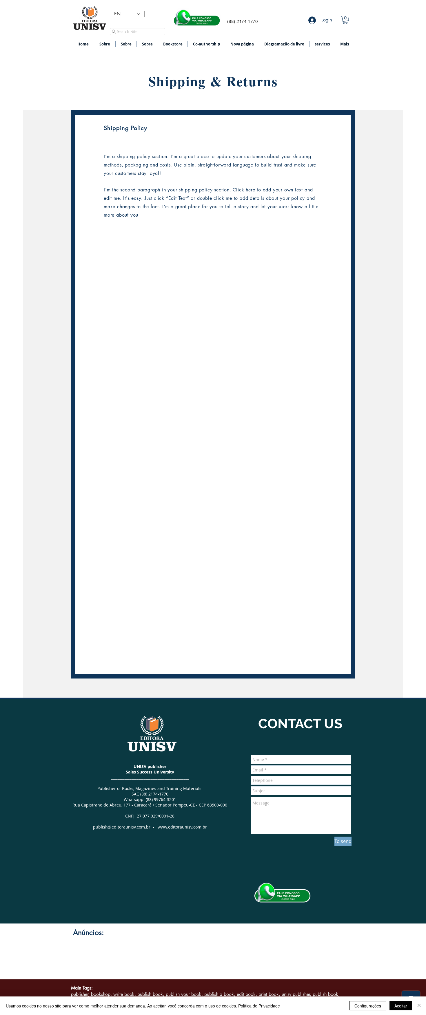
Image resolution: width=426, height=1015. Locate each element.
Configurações (367, 1006)
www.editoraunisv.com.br (182, 827)
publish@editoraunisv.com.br (121, 827)
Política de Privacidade (259, 1006)
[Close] (419, 1005)
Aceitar (400, 1006)
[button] (345, 20)
